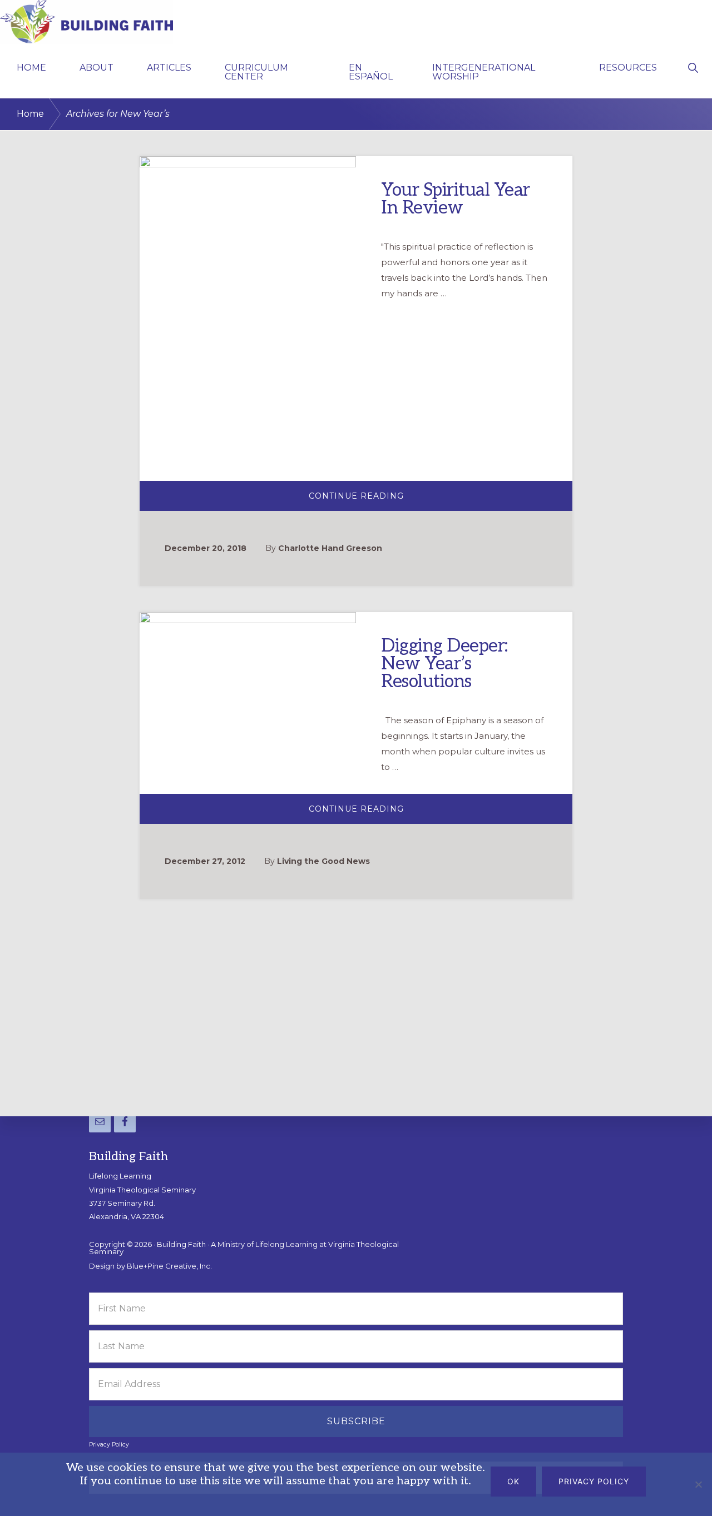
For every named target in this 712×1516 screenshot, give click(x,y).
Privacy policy (593, 1481)
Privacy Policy (109, 1444)
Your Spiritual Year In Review (455, 199)
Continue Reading (380, 500)
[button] (693, 66)
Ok (513, 1481)
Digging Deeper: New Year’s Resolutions (444, 663)
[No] (698, 1484)
